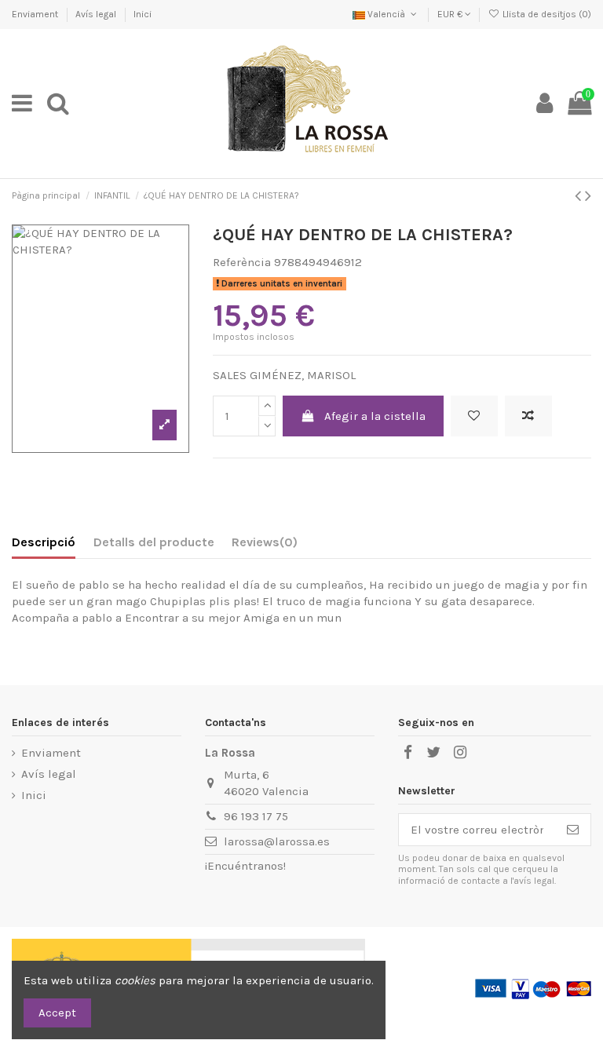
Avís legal (97, 14)
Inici (142, 14)
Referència (242, 262)
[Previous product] (580, 195)
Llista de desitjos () (545, 14)
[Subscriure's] (572, 830)
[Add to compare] (528, 416)
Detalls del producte (153, 542)
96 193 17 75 (256, 816)
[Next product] (588, 195)
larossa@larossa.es (277, 841)
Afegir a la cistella (375, 416)
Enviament (36, 14)
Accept (57, 1012)
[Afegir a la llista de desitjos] (474, 416)
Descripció (43, 542)
